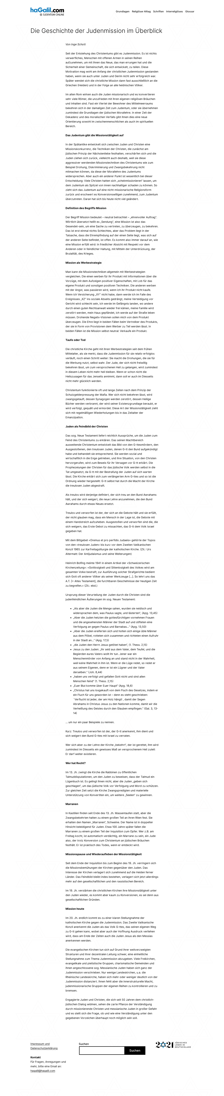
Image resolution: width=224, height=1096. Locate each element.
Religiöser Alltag (141, 11)
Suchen (84, 1044)
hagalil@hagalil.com (42, 1070)
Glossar (189, 11)
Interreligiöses (174, 11)
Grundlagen (123, 11)
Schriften (158, 11)
